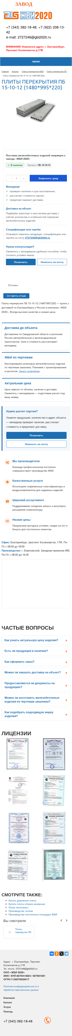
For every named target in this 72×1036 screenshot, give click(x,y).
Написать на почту (52, 262)
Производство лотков (21, 911)
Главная (5, 71)
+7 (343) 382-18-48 (21, 27)
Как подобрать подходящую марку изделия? (29, 714)
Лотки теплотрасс (19, 907)
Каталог (15, 71)
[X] (61, 954)
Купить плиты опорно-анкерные (27, 904)
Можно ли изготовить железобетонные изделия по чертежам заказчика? (32, 699)
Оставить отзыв (16, 295)
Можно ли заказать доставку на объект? (33, 672)
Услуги (7, 1007)
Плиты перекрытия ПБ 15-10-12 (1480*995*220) (23, 931)
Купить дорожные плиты (22, 900)
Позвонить (21, 262)
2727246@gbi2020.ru (37, 237)
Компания (9, 997)
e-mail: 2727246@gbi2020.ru (28, 37)
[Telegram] (66, 954)
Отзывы (13, 285)
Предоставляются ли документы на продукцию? (30, 685)
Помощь (8, 1011)
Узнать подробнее (29, 371)
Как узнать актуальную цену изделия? (31, 640)
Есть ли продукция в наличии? (26, 651)
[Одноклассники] (57, 954)
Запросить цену (48, 178)
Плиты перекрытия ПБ (57, 71)
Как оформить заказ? (19, 662)
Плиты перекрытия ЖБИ (33, 71)
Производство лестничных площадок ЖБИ (33, 914)
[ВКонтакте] (52, 954)
